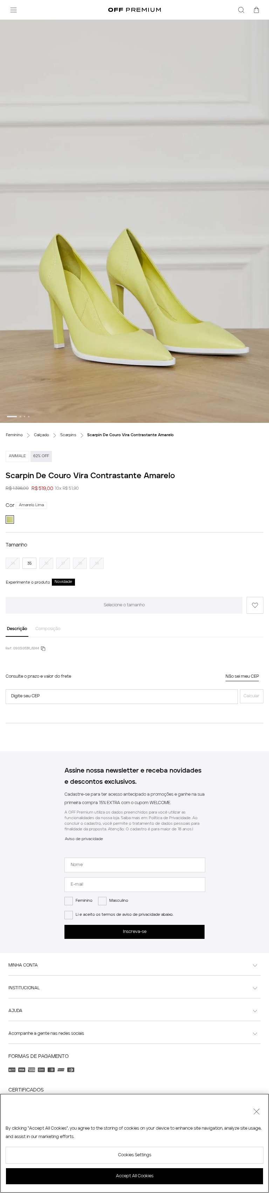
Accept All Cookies (134, 1176)
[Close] (256, 1112)
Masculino (118, 901)
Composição (47, 629)
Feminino (84, 901)
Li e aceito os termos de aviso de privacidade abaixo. (124, 915)
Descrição (17, 629)
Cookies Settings (134, 1155)
